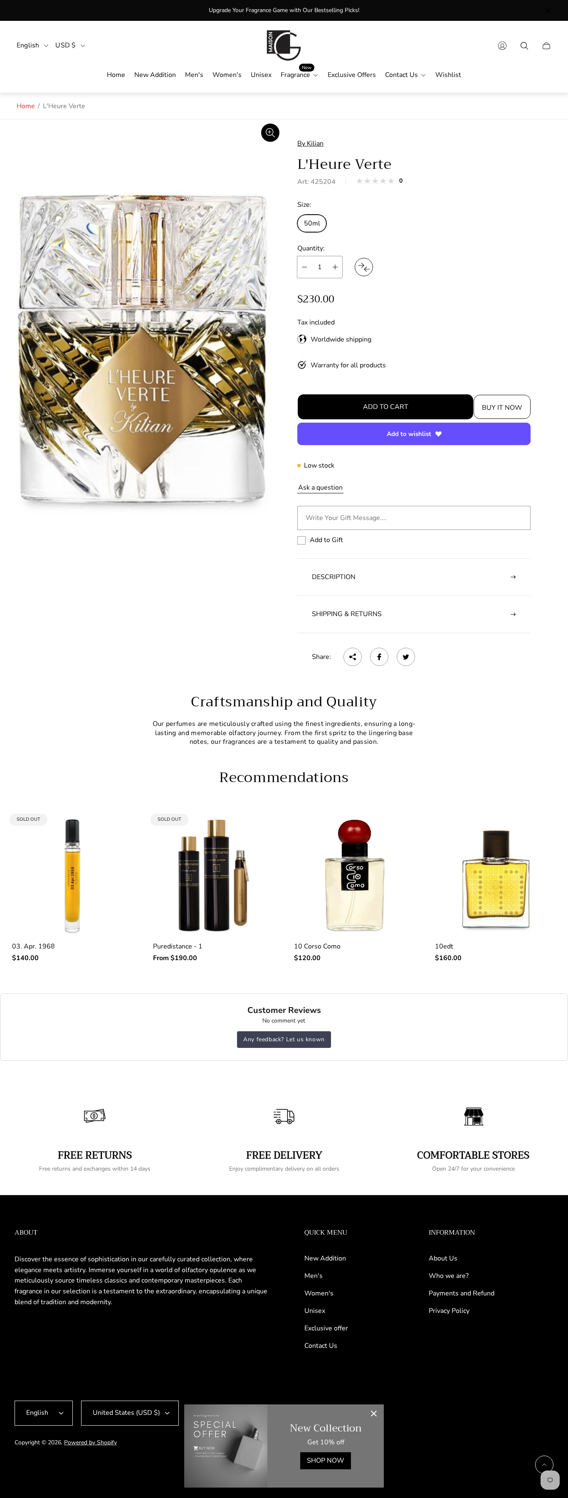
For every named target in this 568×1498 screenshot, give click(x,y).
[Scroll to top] (544, 1465)
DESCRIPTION (334, 577)
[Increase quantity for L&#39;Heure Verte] (335, 267)
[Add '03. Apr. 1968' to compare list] (119, 829)
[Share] (352, 657)
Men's (313, 1275)
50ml (312, 223)
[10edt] (495, 875)
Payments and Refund (461, 1293)
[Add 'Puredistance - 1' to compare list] (260, 829)
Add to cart (385, 406)
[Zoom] (270, 133)
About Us (443, 1258)
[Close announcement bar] (547, 10)
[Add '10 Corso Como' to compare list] (401, 854)
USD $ (65, 45)
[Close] (374, 1414)
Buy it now (502, 407)
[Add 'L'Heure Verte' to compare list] (364, 267)
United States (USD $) (126, 1412)
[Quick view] (401, 829)
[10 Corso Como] (354, 875)
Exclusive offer (326, 1328)
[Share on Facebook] (379, 657)
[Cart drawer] (546, 46)
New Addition (325, 1258)
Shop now (325, 1460)
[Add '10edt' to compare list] (542, 854)
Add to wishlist (409, 434)
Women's (318, 1293)
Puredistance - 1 (178, 946)
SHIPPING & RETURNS (347, 614)
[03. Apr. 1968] (72, 875)
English (28, 45)
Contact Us (320, 1345)
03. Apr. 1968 (33, 946)
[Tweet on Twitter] (406, 657)
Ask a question (320, 487)
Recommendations (283, 777)
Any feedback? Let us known (284, 1039)
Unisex (314, 1310)
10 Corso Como (317, 946)
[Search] (524, 46)
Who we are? (449, 1275)
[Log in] (502, 46)
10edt (444, 946)
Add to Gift (326, 540)
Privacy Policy (449, 1310)
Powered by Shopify (90, 1442)
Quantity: (311, 248)
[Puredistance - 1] (213, 875)
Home (26, 106)
